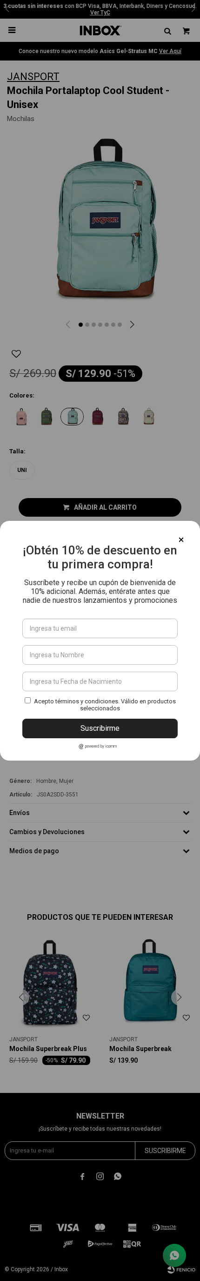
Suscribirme (100, 728)
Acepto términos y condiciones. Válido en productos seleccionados (105, 705)
